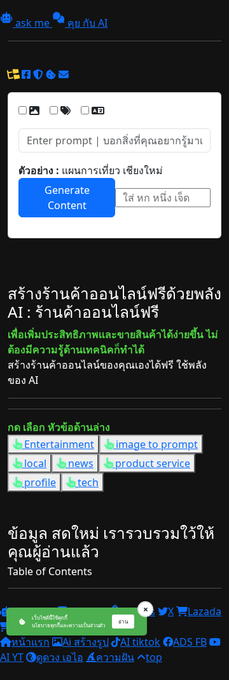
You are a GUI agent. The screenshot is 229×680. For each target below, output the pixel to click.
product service (151, 463)
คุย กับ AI (86, 23)
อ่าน (123, 621)
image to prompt (155, 444)
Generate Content (67, 197)
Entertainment (58, 444)
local (34, 463)
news (80, 463)
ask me (32, 23)
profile (39, 482)
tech (87, 482)
